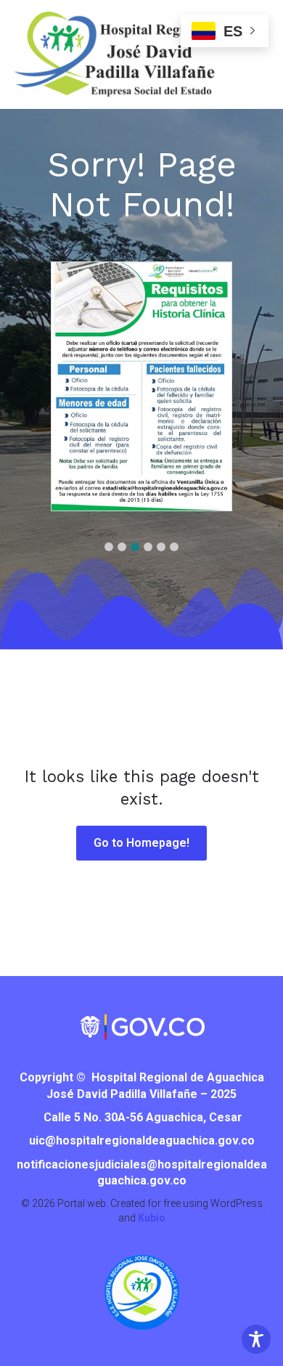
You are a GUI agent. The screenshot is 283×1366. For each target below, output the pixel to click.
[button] (108, 546)
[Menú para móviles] (250, 69)
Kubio (151, 1218)
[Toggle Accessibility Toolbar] (256, 1339)
